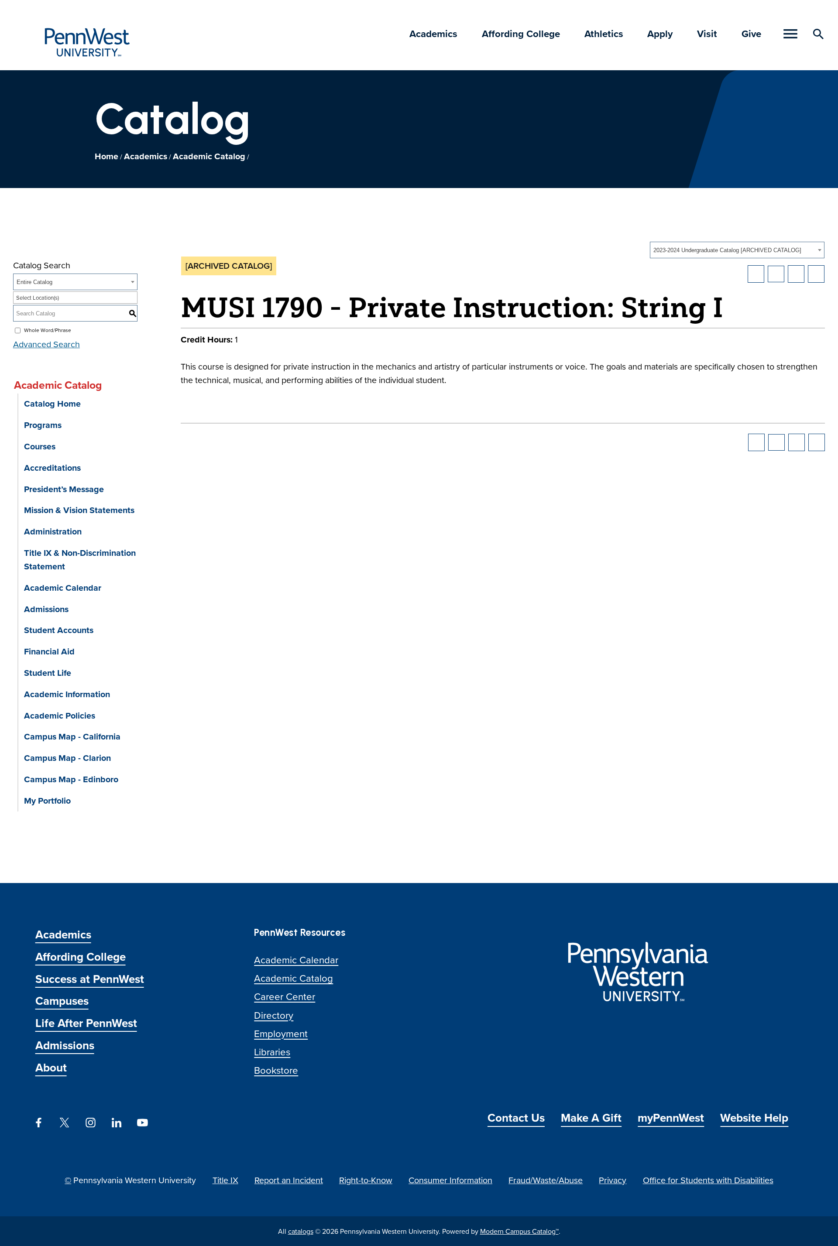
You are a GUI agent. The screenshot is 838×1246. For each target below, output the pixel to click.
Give (751, 34)
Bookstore (276, 1070)
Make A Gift (591, 1117)
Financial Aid (49, 651)
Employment (281, 1033)
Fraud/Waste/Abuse (545, 1180)
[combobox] (737, 250)
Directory (273, 1015)
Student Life (47, 673)
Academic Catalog (209, 156)
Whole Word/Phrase (47, 330)
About (51, 1067)
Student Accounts (58, 630)
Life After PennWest (86, 1023)
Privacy (612, 1180)
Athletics (603, 34)
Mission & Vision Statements (79, 510)
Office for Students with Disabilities (708, 1180)
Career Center (284, 996)
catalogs (300, 1231)
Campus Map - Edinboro (71, 779)
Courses (39, 446)
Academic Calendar (62, 588)
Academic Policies (59, 715)
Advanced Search (46, 344)
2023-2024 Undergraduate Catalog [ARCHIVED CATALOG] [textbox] (727, 250)
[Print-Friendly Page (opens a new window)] (796, 274)
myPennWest (671, 1117)
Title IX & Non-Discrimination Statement (80, 559)
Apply (660, 34)
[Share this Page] (776, 274)
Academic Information (67, 694)
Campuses (62, 1001)
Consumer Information (450, 1180)
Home (106, 156)
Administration (53, 531)
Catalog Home (52, 403)
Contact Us (516, 1117)
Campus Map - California (72, 736)
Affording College (521, 34)
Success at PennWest (89, 979)
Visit (707, 34)
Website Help (754, 1117)
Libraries (272, 1051)
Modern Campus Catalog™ (519, 1231)
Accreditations (52, 468)
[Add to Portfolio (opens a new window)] (756, 274)
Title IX (225, 1180)
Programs (43, 425)
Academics (433, 34)
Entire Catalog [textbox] (34, 282)
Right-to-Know (365, 1180)
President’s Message (64, 489)
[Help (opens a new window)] (816, 274)
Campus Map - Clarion (67, 758)
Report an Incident (288, 1180)
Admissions (46, 609)
